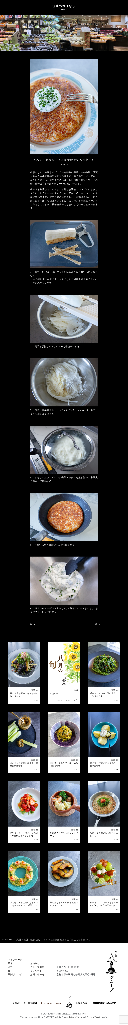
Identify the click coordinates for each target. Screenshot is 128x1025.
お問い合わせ (37, 974)
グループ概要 (37, 967)
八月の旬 (54, 693)
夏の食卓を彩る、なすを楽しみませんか (24, 694)
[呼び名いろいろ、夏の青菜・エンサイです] (104, 664)
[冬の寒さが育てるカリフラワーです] (64, 804)
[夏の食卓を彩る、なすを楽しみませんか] (24, 664)
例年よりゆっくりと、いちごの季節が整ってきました (24, 834)
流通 (33, 690)
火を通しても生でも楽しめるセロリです (64, 764)
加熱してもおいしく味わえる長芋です (104, 834)
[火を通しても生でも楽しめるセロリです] (64, 734)
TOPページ (8, 939)
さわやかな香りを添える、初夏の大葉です (24, 764)
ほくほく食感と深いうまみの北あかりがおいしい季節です (24, 903)
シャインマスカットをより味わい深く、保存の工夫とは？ (104, 903)
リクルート (36, 970)
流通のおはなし (32, 939)
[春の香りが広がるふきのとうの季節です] (104, 734)
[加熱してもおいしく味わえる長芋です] (104, 804)
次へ (97, 624)
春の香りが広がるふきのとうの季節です (104, 764)
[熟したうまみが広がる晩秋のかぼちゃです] (64, 873)
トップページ (15, 959)
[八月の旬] (64, 664)
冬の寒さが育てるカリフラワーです (64, 834)
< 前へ (31, 624)
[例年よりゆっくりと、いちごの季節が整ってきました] (24, 804)
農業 (10, 963)
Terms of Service (94, 1017)
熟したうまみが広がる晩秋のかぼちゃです (64, 903)
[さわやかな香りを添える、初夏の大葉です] (24, 734)
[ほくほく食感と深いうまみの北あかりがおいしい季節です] (24, 873)
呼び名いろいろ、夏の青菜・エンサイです (104, 694)
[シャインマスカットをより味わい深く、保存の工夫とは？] (104, 873)
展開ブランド (15, 974)
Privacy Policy (75, 1017)
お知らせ (35, 963)
